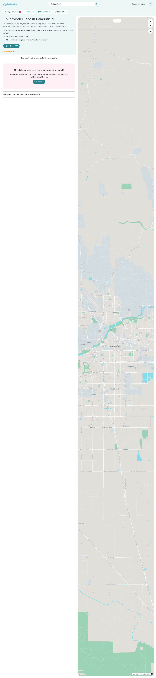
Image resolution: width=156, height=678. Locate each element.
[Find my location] (150, 31)
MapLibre (136, 674)
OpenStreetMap (145, 674)
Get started (39, 82)
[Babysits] (10, 4)
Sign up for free (11, 46)
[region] (116, 346)
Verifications (45, 12)
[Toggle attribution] (152, 674)
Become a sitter (138, 4)
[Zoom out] (150, 25)
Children (30, 12)
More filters (62, 12)
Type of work (13, 12)
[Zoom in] (150, 21)
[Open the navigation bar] (151, 4)
